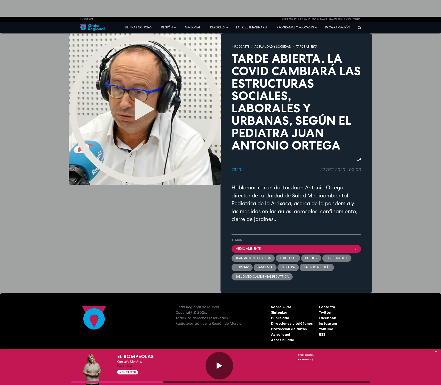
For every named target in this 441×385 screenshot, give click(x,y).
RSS (322, 334)
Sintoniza (279, 312)
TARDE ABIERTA (306, 47)
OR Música (305, 359)
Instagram (328, 323)
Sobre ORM (281, 307)
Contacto (327, 307)
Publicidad (280, 318)
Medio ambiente (248, 249)
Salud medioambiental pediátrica (262, 277)
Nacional (193, 27)
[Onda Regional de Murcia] (92, 27)
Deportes (217, 27)
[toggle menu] (175, 27)
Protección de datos (289, 329)
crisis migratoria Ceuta (296, 19)
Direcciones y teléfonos (292, 323)
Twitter (325, 312)
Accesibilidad (282, 340)
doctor (311, 258)
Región (167, 27)
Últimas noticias (138, 27)
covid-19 (242, 267)
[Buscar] (358, 27)
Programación (337, 27)
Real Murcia (335, 19)
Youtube (326, 329)
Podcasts (241, 47)
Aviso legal (280, 334)
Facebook (327, 318)
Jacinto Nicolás (317, 267)
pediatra (288, 267)
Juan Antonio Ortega (253, 258)
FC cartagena (352, 19)
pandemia (265, 267)
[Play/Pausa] (219, 365)
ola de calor (319, 19)
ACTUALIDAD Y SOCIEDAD (272, 47)
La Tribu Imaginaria (251, 27)
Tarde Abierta (337, 258)
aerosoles (288, 258)
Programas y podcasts (295, 27)
